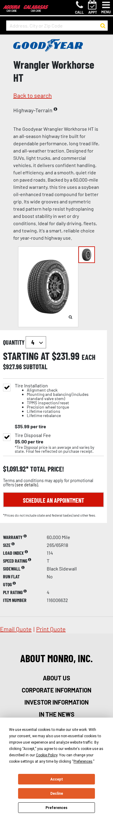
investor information (56, 702)
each (89, 357)
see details (26, 484)
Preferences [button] (83, 761)
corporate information (56, 690)
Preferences (56, 808)
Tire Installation (52, 400)
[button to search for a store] (103, 26)
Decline (56, 793)
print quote (51, 629)
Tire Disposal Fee (33, 435)
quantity (14, 342)
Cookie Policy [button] (46, 755)
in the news (56, 714)
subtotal (35, 366)
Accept (56, 779)
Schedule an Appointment (53, 500)
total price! (46, 468)
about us (56, 678)
